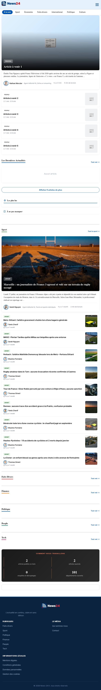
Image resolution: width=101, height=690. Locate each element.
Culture (82, 12)
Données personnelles (12, 669)
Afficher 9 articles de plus (50, 190)
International (57, 12)
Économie (28, 12)
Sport (17, 12)
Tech (5, 648)
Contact (55, 630)
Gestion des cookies (11, 674)
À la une (7, 12)
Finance (6, 639)
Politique (71, 12)
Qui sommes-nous (60, 626)
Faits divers (42, 12)
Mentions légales (10, 660)
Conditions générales (12, 665)
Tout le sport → (93, 231)
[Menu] (96, 4)
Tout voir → (95, 162)
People (6, 644)
